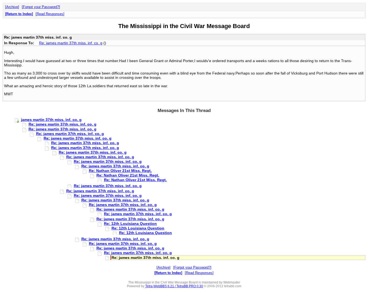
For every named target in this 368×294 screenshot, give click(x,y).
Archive (12, 7)
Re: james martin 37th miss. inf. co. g (70, 43)
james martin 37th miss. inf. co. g (51, 119)
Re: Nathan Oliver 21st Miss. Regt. (120, 170)
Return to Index (19, 14)
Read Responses (50, 14)
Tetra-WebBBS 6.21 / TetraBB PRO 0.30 (174, 286)
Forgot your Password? (41, 7)
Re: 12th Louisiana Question (130, 223)
